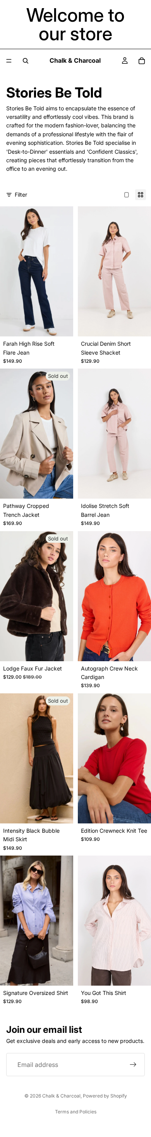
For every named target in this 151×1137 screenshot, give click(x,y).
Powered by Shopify (105, 1096)
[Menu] (9, 61)
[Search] (25, 60)
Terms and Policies (75, 1112)
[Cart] (141, 60)
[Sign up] (133, 1064)
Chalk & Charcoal (61, 1096)
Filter (21, 194)
